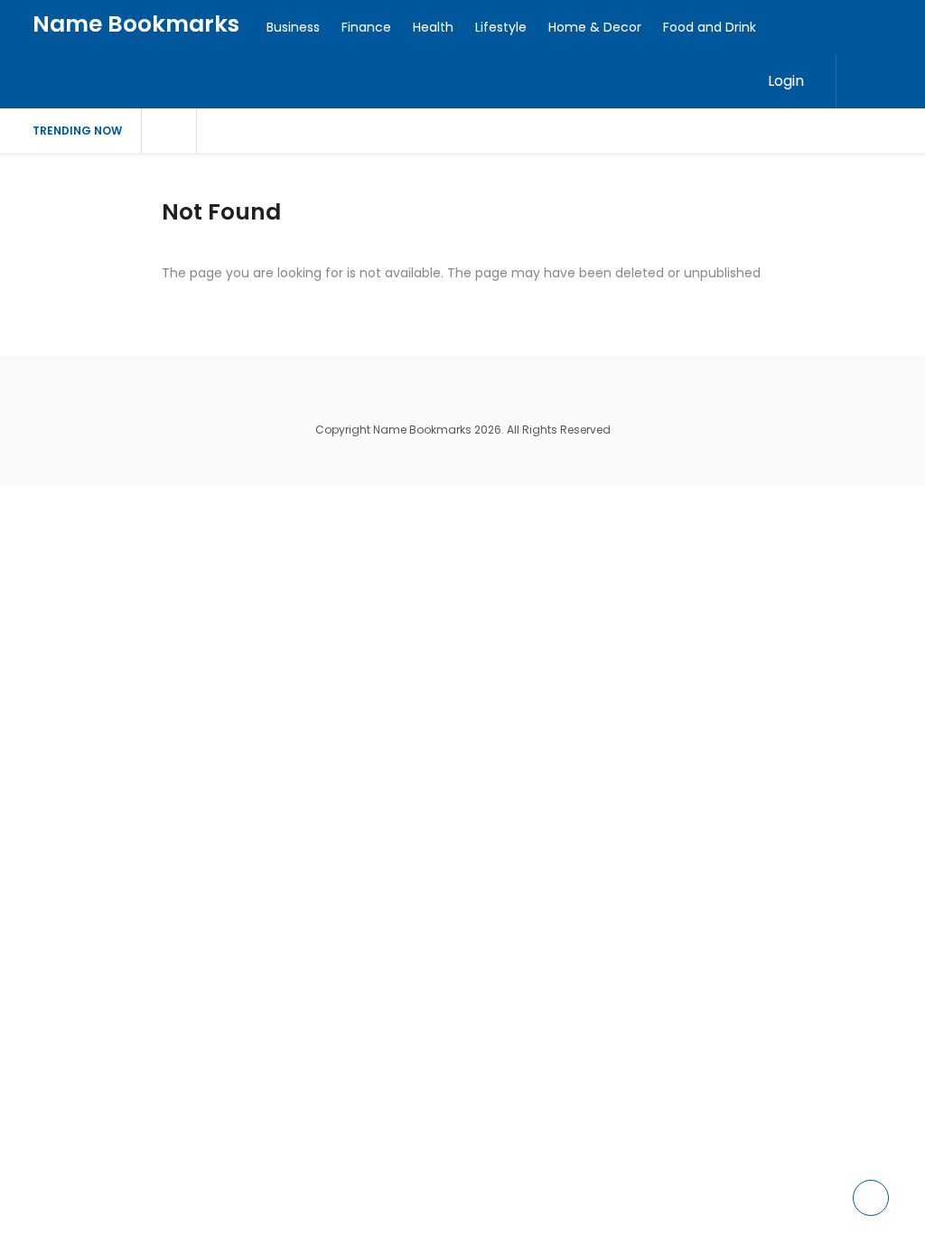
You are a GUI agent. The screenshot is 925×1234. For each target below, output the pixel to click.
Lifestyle (501, 27)
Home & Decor (594, 27)
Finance (366, 27)
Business (293, 27)
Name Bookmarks (136, 24)
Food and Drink (709, 27)
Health (433, 27)
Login (786, 80)
